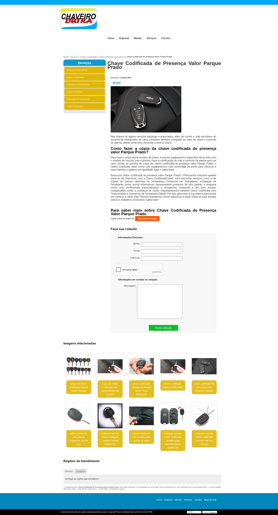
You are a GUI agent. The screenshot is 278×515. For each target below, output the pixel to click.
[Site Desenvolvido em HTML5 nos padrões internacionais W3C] (194, 512)
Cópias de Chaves (75, 92)
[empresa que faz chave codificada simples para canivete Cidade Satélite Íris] (173, 416)
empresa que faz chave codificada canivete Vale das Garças (204, 438)
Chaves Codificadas (75, 77)
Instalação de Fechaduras (78, 99)
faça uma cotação (147, 218)
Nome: (137, 243)
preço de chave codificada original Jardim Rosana (79, 387)
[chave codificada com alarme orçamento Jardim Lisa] (78, 416)
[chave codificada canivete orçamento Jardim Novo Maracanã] (141, 366)
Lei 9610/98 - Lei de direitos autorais (111, 489)
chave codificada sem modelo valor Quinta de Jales (141, 437)
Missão (138, 38)
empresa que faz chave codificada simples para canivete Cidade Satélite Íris (172, 440)
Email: (137, 250)
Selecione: (69, 471)
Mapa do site (210, 500)
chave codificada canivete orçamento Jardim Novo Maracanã (141, 389)
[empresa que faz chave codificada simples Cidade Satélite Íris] (110, 416)
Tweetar (116, 82)
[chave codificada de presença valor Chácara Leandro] (204, 366)
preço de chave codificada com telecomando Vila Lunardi (110, 389)
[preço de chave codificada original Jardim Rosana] (78, 366)
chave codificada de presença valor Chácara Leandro (204, 387)
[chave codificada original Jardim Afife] (173, 366)
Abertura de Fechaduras (77, 70)
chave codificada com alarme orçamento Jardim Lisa (79, 438)
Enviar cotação (163, 328)
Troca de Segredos (75, 106)
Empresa (124, 38)
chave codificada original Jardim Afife (173, 385)
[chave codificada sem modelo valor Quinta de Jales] (141, 416)
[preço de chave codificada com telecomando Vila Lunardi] (110, 366)
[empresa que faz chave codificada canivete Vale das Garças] (204, 416)
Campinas (80, 471)
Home (110, 38)
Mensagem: (130, 286)
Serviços (151, 38)
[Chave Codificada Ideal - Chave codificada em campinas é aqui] (78, 19)
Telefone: (135, 258)
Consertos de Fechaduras (78, 85)
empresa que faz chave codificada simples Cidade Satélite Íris (110, 438)
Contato (166, 38)
